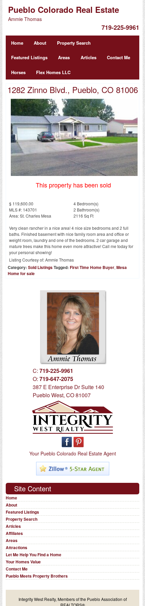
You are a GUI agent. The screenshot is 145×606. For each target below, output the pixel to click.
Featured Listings (29, 57)
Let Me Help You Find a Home (33, 555)
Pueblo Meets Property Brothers (37, 576)
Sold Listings (40, 267)
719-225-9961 (120, 27)
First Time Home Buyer (92, 267)
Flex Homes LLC (53, 72)
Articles (88, 57)
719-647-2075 (56, 379)
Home (17, 43)
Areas (64, 57)
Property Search (74, 43)
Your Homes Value (23, 562)
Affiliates (14, 533)
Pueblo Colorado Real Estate (63, 9)
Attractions (16, 547)
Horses (18, 72)
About (40, 43)
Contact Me (118, 57)
